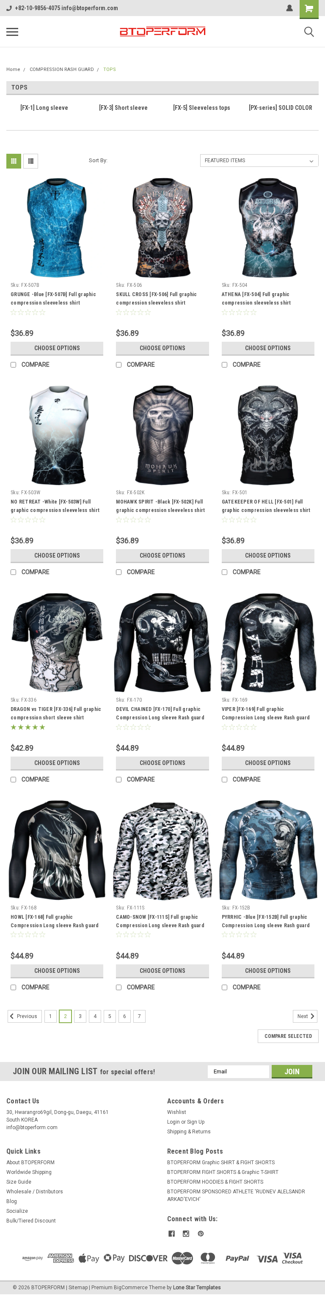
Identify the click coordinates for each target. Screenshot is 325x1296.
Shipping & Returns (189, 1132)
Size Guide (18, 1182)
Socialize (17, 1211)
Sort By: (98, 160)
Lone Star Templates (197, 1288)
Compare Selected (288, 1036)
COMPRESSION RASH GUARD (62, 69)
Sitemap (78, 1288)
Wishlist (176, 1112)
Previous (26, 1016)
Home (13, 69)
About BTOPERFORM (30, 1162)
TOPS (109, 69)
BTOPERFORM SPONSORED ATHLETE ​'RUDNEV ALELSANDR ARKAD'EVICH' (236, 1195)
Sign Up (195, 1122)
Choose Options (57, 348)
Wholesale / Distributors (34, 1192)
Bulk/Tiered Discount (31, 1221)
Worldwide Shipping (29, 1172)
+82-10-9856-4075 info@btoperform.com (66, 8)
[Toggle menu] (12, 32)
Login (173, 1122)
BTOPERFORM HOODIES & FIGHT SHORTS (215, 1182)
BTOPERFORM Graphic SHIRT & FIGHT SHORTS (221, 1162)
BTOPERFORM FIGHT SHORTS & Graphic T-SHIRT (222, 1172)
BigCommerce (131, 1288)
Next (303, 1016)
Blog (11, 1201)
